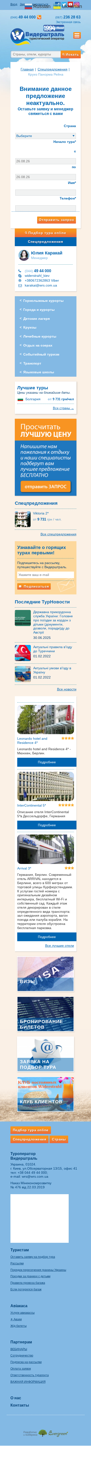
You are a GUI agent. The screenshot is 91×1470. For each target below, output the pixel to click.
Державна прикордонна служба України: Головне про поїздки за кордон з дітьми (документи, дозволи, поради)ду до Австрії (53, 622)
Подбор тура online (47, 233)
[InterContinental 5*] (45, 787)
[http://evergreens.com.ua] (45, 1432)
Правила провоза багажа (27, 1283)
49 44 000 (38, 271)
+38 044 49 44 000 (32, 1172)
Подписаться (36, 586)
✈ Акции (16, 1319)
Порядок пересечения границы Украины (38, 1270)
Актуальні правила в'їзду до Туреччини (52, 649)
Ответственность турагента (29, 1375)
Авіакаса (18, 1306)
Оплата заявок (20, 1368)
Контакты (19, 1405)
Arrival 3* (24, 868)
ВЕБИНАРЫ (18, 1349)
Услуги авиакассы (22, 1312)
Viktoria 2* (41, 513)
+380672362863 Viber (42, 280)
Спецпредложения (45, 242)
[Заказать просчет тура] (45, 459)
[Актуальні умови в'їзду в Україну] (24, 674)
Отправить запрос (56, 220)
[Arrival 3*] (45, 850)
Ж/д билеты (18, 1326)
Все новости (66, 689)
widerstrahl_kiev (37, 276)
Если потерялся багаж (25, 1289)
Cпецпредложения (52, 69)
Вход (13, 4)
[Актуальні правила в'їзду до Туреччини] (24, 653)
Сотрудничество (21, 1355)
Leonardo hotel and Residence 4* (32, 741)
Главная (27, 69)
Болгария (33, 399)
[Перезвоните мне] (39, 17)
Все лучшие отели (59, 946)
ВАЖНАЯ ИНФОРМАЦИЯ (28, 1381)
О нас (15, 1398)
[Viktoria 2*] (24, 519)
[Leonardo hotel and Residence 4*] (45, 720)
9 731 (61, 399)
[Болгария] (21, 399)
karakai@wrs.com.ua (41, 285)
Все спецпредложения (58, 534)
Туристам (19, 1250)
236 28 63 (68, 17)
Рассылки (17, 1263)
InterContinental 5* (31, 805)
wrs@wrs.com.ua (35, 1176)
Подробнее (47, 762)
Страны (59, 1139)
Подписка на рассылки (26, 1362)
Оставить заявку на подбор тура (32, 1257)
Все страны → (63, 408)
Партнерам (21, 1342)
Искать (72, 54)
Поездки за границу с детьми (30, 1276)
